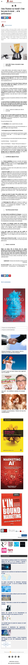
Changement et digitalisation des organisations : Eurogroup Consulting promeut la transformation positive (14, 627)
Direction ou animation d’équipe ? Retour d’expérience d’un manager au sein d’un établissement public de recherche (14, 639)
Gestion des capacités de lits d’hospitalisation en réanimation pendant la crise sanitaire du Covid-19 (14, 613)
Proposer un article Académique (8, 329)
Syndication (13, 652)
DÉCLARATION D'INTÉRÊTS (14, 663)
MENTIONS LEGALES (14, 661)
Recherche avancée (22, 537)
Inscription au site (20, 652)
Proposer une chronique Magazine (8, 327)
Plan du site (6, 652)
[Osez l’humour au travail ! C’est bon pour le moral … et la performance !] (14, 43)
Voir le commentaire (6, 282)
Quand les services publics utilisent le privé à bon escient (13, 594)
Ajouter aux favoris (8, 25)
